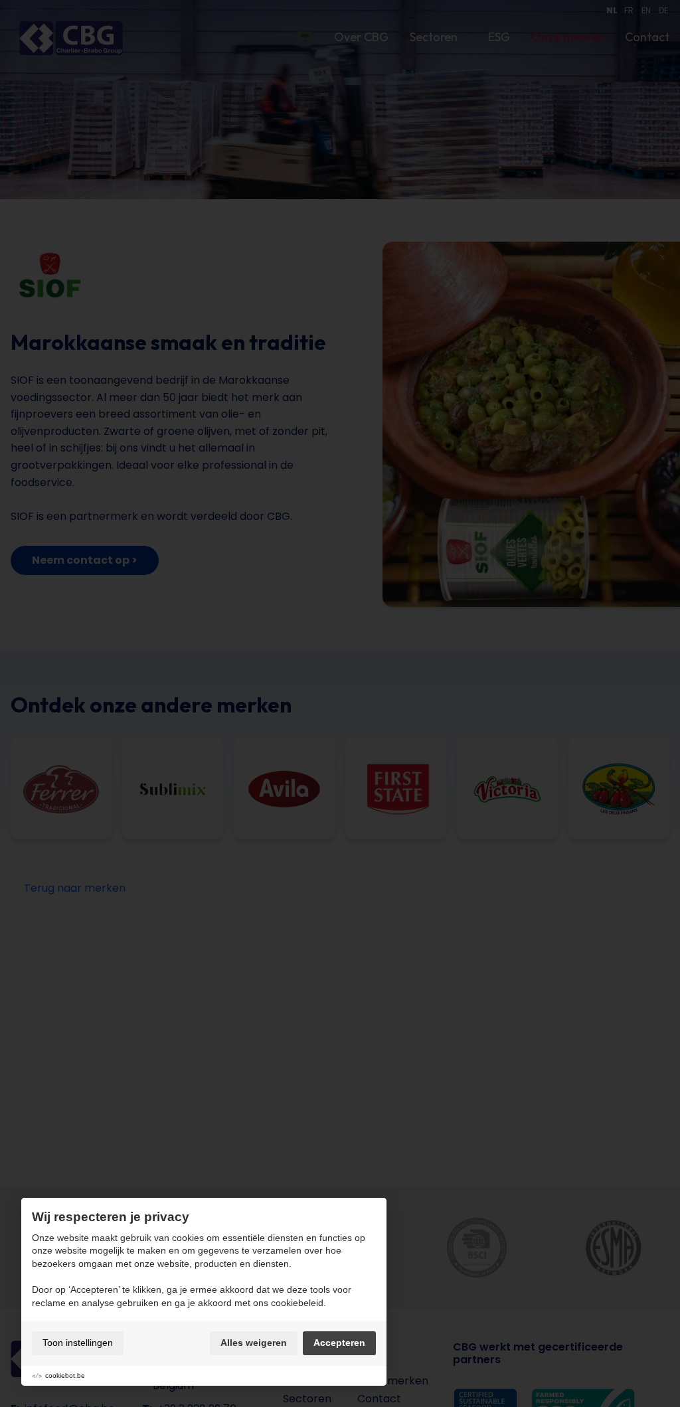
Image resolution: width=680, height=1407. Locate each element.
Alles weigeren (253, 1342)
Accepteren (339, 1342)
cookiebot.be (65, 1375)
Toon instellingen (77, 1342)
